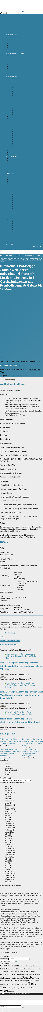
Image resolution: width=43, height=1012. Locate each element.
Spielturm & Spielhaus (22, 240)
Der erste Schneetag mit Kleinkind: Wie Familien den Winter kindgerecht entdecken (10, 753)
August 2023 (9, 832)
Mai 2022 (8, 863)
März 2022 (8, 867)
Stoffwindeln (24, 984)
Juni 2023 (8, 836)
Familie (4, 968)
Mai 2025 (8, 797)
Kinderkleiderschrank (21, 104)
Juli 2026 (8, 786)
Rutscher (17, 215)
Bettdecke (17, 144)
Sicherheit (12, 152)
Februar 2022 (9, 869)
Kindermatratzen (20, 133)
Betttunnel (17, 129)
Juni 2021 (8, 882)
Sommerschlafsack (20, 85)
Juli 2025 (8, 795)
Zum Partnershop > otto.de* (10, 365)
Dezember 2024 (10, 805)
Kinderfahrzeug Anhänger (23, 202)
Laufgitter (17, 110)
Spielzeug (10, 173)
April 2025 (8, 799)
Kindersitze (11, 35)
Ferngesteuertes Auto (21, 196)
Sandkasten (18, 234)
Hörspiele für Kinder (16, 182)
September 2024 (10, 811)
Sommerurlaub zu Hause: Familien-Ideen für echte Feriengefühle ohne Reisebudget (31, 753)
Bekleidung (11, 157)
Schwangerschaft (26, 980)
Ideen (33, 971)
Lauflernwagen (19, 213)
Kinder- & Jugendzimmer (18, 150)
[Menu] (1, 251)
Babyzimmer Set (15, 148)
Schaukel (17, 238)
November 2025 (10, 793)
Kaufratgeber (4, 974)
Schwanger (15, 980)
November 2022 (10, 851)
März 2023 (8, 842)
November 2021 (10, 873)
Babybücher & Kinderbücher (19, 180)
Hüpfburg (17, 223)
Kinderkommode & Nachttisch (25, 106)
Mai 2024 (8, 815)
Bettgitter (17, 123)
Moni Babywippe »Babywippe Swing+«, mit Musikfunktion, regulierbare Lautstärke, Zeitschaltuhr (21, 694)
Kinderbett (17, 102)
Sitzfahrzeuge (19, 217)
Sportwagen (13, 62)
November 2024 (10, 807)
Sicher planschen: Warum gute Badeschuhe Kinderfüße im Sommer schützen (10, 741)
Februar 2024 (9, 822)
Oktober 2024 (10, 809)
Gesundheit (28, 971)
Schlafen (3, 980)
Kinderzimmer (13, 77)
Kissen (16, 135)
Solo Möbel (13, 89)
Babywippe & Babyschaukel (24, 91)
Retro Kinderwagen (16, 64)
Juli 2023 (8, 834)
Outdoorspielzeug (15, 219)
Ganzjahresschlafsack (21, 81)
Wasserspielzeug (20, 242)
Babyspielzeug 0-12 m (17, 175)
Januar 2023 (9, 846)
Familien (10, 969)
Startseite (8, 764)
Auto (1, 966)
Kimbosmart (4, 373)
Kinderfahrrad (19, 198)
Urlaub (22, 988)
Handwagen (18, 192)
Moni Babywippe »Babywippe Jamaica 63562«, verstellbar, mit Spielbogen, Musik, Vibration (21, 665)
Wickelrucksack (15, 70)
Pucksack (17, 83)
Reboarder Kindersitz (17, 47)
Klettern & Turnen (20, 228)
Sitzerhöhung (14, 49)
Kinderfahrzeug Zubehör (23, 200)
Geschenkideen (19, 971)
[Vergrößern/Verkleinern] (1, 1009)
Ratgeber (10, 245)
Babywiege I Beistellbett (23, 94)
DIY (10, 966)
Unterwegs (16, 988)
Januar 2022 (9, 871)
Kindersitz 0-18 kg (16, 39)
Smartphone (3, 984)
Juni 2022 (8, 861)
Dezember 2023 (10, 824)
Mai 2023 (8, 838)
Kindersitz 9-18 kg (16, 43)
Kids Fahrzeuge (15, 184)
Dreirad (16, 188)
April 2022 (8, 865)
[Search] (1, 253)
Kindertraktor (19, 211)
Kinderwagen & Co (15, 54)
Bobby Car (18, 186)
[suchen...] (23, 11)
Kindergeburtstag (28, 974)
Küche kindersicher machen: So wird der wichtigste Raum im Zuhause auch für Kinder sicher (32, 742)
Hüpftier (17, 225)
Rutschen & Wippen (21, 230)
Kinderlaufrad (19, 207)
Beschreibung (10, 379)
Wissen (4, 991)
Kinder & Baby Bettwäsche (24, 127)
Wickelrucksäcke (30, 988)
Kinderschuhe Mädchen (17, 165)
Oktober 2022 (10, 853)
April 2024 (8, 817)
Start (1, 255)
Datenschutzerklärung (12, 770)
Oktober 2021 (10, 876)
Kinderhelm (18, 204)
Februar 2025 (9, 801)
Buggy (11, 58)
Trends (4, 987)
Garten (25, 969)
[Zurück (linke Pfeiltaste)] (1, 1011)
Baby (6, 965)
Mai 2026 (8, 790)
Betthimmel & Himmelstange (24, 125)
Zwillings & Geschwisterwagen (20, 72)
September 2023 (10, 830)
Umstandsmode (14, 169)
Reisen (37, 978)
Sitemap (7, 774)
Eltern (15, 965)
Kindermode (13, 163)
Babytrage (13, 56)
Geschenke (10, 971)
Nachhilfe (19, 978)
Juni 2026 (8, 788)
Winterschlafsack (20, 87)
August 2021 (9, 880)
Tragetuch (12, 66)
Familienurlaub (18, 969)
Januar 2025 (9, 803)
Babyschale (13, 37)
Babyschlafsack (15, 79)
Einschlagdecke (19, 131)
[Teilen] (5, 1009)
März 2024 (8, 819)
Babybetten (18, 96)
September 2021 (10, 878)
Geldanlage (3, 971)
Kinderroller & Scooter (22, 209)
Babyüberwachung (16, 117)
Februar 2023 (9, 844)
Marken (7, 772)
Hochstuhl (17, 98)
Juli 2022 (8, 859)
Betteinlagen (18, 121)
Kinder (12, 974)
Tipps (32, 983)
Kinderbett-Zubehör (16, 119)
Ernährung (29, 966)
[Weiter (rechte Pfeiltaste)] (3, 1011)
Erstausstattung (37, 966)
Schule (8, 980)
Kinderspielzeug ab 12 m (18, 177)
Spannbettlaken (19, 146)
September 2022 (10, 855)
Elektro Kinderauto (21, 194)
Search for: (4, 959)
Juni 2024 (8, 813)
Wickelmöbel (18, 114)
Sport (15, 984)
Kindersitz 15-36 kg (16, 41)
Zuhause (11, 991)
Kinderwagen (14, 60)
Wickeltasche (14, 68)
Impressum (8, 768)
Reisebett (17, 112)
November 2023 (10, 826)
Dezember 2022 (10, 849)
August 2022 (9, 857)
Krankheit (13, 978)
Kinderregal (18, 108)
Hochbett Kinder (20, 100)
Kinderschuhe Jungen (17, 167)
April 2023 (8, 840)
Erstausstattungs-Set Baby (18, 159)
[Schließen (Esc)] (8, 1009)
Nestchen (17, 142)
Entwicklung (21, 966)
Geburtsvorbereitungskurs (35, 969)
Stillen (18, 984)
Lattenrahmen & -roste (22, 139)
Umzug (11, 988)
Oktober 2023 (10, 828)
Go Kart (17, 190)
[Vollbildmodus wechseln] (3, 1009)
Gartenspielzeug (19, 221)
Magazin (37, 247)
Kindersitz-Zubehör (16, 45)
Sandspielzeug (19, 236)
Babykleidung (14, 161)
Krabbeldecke (19, 137)
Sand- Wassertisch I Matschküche (26, 232)
